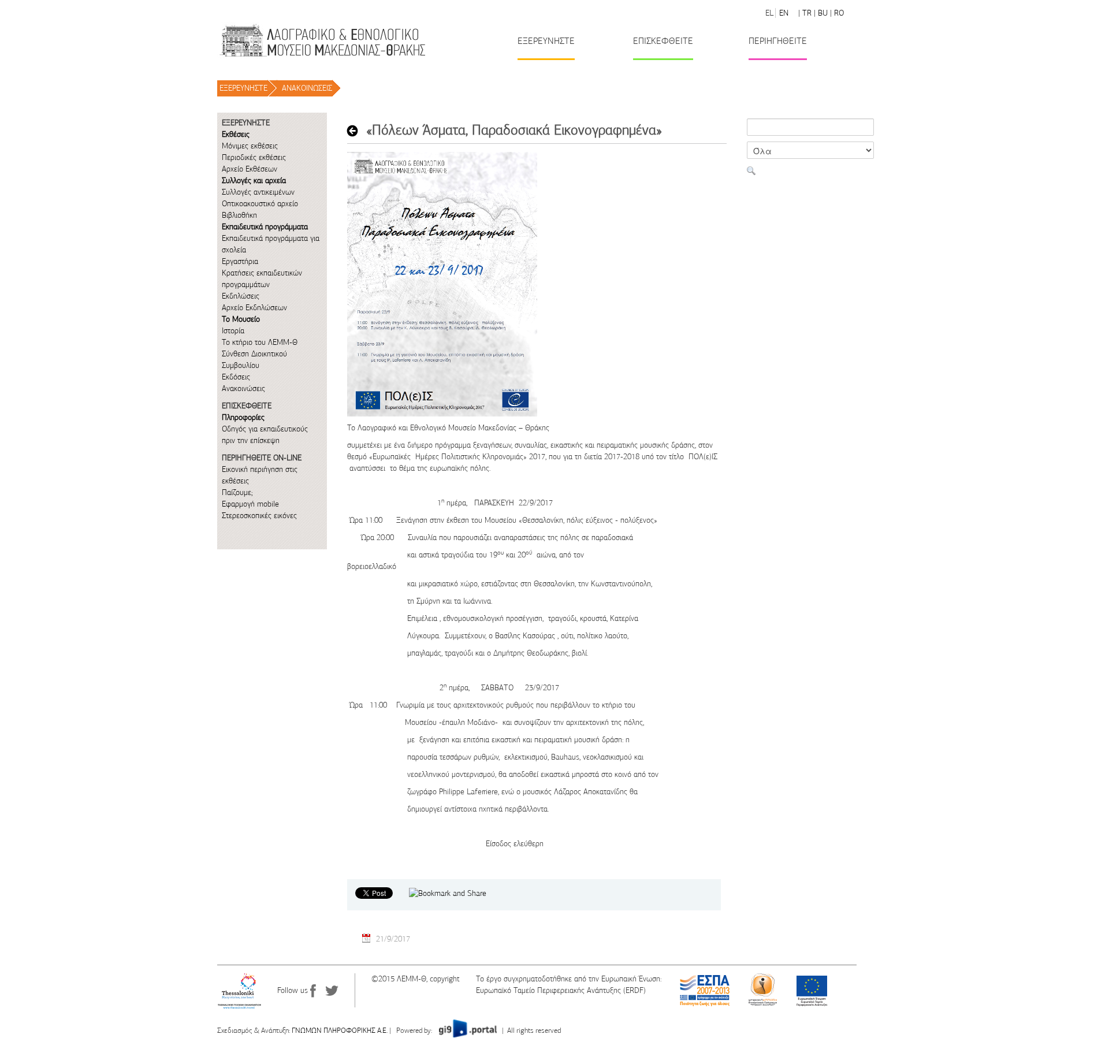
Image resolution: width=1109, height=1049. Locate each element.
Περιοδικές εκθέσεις (254, 157)
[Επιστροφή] (355, 130)
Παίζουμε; (237, 492)
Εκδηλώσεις (240, 296)
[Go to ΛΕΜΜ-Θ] (321, 40)
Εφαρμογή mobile (250, 504)
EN (783, 13)
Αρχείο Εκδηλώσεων (254, 308)
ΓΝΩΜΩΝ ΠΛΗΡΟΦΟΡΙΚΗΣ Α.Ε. (340, 1030)
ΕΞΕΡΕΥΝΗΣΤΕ (243, 88)
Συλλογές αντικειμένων (258, 192)
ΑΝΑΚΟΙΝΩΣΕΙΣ (307, 88)
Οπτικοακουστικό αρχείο (260, 204)
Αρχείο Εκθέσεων (249, 169)
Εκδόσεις (236, 377)
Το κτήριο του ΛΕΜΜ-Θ (259, 342)
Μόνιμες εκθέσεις (250, 146)
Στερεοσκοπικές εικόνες (259, 515)
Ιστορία (233, 331)
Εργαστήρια (240, 261)
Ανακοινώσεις (243, 388)
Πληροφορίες (243, 417)
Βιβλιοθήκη (239, 215)
